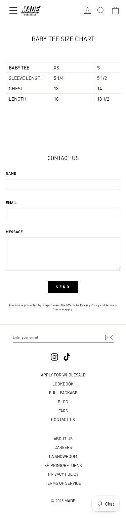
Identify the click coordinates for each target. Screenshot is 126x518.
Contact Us (63, 419)
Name (11, 173)
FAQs (63, 410)
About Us (63, 438)
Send (63, 286)
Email (11, 202)
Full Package (63, 392)
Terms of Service (63, 483)
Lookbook (63, 383)
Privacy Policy (89, 304)
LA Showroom (63, 456)
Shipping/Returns (63, 465)
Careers (63, 447)
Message (14, 231)
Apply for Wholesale (63, 374)
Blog (63, 401)
